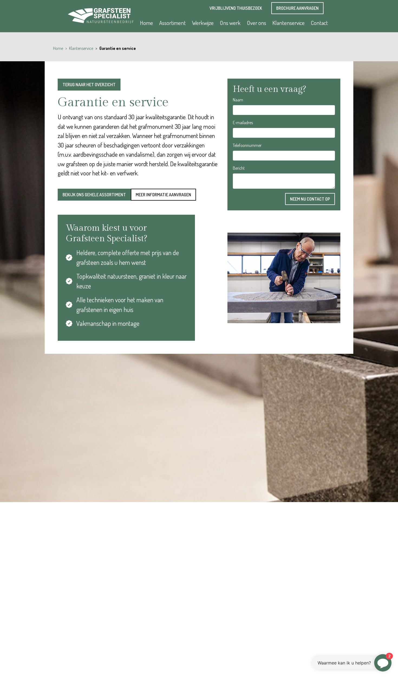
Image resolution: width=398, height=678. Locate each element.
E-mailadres (243, 122)
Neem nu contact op (310, 199)
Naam (238, 99)
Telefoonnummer (247, 145)
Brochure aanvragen (297, 8)
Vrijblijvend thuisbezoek (236, 8)
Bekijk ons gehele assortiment (94, 194)
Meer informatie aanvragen (163, 194)
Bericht (239, 168)
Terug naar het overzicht (89, 84)
